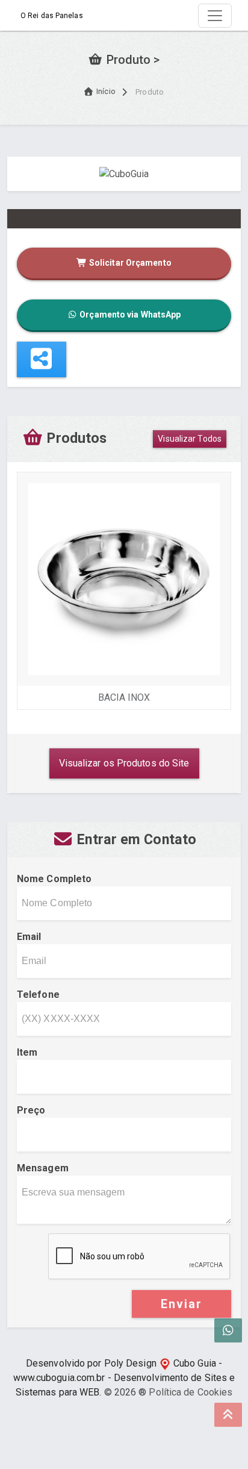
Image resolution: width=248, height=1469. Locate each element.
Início (106, 91)
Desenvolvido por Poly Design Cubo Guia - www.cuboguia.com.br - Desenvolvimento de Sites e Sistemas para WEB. (124, 1378)
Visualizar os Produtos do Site (124, 763)
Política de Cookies (190, 1392)
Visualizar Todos (190, 438)
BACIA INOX (124, 697)
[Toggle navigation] (215, 16)
